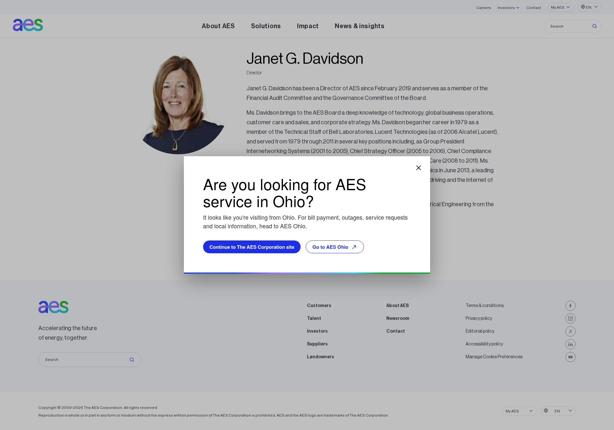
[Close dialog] (418, 168)
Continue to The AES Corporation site (251, 246)
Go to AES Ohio (330, 246)
